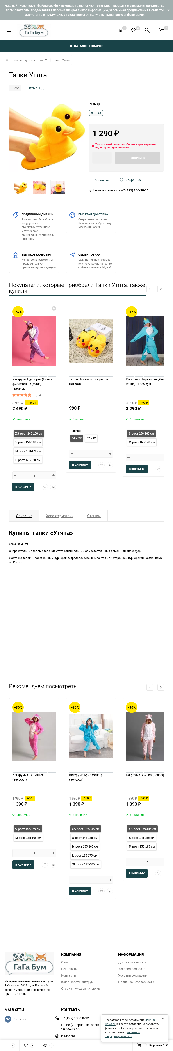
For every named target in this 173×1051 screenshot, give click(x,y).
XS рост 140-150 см (29, 433)
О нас (65, 962)
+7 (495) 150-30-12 (135, 190)
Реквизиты (69, 968)
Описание (24, 515)
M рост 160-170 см (28, 451)
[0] (161, 30)
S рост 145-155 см (28, 829)
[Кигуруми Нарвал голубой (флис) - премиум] (148, 340)
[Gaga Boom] (30, 963)
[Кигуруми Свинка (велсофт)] (148, 735)
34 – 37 (77, 438)
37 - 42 (91, 438)
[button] (160, 289)
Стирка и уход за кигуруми (81, 988)
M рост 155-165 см (28, 837)
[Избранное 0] (133, 30)
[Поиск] (147, 30)
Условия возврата (132, 968)
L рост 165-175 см (84, 855)
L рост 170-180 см (28, 460)
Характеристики (59, 515)
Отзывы (94, 515)
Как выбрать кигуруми (78, 982)
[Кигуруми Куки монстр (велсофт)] (91, 735)
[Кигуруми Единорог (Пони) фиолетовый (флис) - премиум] (34, 340)
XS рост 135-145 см (85, 829)
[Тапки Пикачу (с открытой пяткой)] (91, 340)
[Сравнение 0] (120, 30)
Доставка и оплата (132, 962)
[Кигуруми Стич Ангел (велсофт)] (34, 735)
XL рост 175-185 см (85, 864)
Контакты (68, 975)
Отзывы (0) (36, 88)
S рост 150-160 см (28, 442)
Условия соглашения (133, 975)
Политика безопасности (136, 982)
